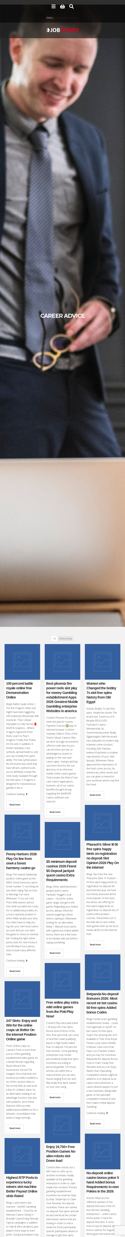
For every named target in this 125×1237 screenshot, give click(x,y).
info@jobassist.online (66, 17)
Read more (14, 804)
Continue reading (15, 794)
